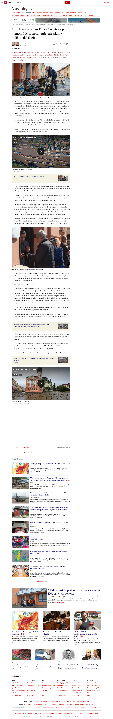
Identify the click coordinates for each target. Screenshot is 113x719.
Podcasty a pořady (48, 15)
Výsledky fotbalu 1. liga (48, 685)
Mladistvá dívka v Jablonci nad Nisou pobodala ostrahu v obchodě (47, 567)
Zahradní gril (84, 704)
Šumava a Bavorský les (78, 688)
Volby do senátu (16, 692)
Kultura (67, 12)
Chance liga (45, 683)
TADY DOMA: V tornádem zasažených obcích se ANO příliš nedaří (85, 634)
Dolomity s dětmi (76, 695)
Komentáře (57, 12)
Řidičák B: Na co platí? (93, 690)
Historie (39, 15)
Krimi (62, 12)
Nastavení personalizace (91, 713)
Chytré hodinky (85, 707)
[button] (41, 79)
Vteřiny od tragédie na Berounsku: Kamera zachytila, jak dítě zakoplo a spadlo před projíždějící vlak (49, 479)
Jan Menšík (22, 43)
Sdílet (63, 44)
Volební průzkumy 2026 (18, 685)
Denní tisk (83, 15)
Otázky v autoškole (92, 692)
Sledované (90, 15)
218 (69, 44)
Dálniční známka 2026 (93, 685)
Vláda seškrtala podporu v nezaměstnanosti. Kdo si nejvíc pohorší (74, 591)
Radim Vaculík (29, 43)
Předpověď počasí (46, 701)
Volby (33, 12)
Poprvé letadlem (76, 685)
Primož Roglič (30, 692)
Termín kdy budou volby (18, 690)
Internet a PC (15, 15)
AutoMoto (23, 15)
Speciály (64, 15)
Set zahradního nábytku (72, 704)
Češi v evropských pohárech (81, 701)
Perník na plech (61, 695)
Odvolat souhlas (78, 713)
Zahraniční (39, 12)
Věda (28, 15)
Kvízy (59, 15)
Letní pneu (61, 707)
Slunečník (54, 704)
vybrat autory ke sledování (26, 45)
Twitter (24, 713)
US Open (44, 690)
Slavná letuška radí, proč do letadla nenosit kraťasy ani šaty (49, 523)
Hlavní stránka (16, 12)
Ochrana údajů (68, 713)
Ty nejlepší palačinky (63, 683)
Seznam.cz (107, 2)
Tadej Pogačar (31, 690)
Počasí (70, 15)
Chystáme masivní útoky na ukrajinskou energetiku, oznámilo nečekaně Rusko (49, 494)
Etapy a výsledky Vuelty (33, 685)
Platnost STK (91, 695)
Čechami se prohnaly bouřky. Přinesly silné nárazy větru (48, 552)
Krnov (35, 452)
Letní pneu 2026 (91, 683)
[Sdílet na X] (69, 447)
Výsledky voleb (16, 688)
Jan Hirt (29, 688)
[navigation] (2, 2)
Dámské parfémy (52, 707)
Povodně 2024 (28, 452)
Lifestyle (79, 12)
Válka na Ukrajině (48, 12)
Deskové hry (69, 707)
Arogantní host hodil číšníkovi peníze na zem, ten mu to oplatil (49, 538)
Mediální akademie (48, 713)
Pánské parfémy (95, 707)
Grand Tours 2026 (32, 695)
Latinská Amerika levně (78, 692)
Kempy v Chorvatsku (78, 683)
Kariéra (36, 713)
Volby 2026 (15, 683)
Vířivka (91, 704)
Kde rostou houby (57, 701)
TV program (76, 15)
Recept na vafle (61, 692)
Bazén (29, 704)
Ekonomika (73, 12)
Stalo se (23, 12)
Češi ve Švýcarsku (77, 690)
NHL (43, 695)
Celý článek (60, 603)
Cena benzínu (67, 701)
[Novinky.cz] (22, 9)
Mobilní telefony (30, 707)
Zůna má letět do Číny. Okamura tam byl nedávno (56, 633)
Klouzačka (61, 704)
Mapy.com (36, 701)
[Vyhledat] (67, 2)
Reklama (29, 713)
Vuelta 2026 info (31, 683)
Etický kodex (58, 713)
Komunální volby (16, 695)
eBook (56, 44)
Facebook (18, 713)
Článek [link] (15, 139)
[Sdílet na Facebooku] (67, 447)
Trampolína (47, 704)
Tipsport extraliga (47, 688)
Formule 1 (45, 692)
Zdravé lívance (61, 688)
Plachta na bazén (37, 704)
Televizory (77, 707)
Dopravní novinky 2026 (93, 688)
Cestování (33, 15)
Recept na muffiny (62, 685)
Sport (55, 15)
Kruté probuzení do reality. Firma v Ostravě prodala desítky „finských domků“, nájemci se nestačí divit (49, 508)
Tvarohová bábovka (62, 690)
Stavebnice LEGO (41, 707)
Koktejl (84, 12)
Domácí (28, 12)
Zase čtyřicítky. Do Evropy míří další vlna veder (47, 463)
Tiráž (40, 713)
